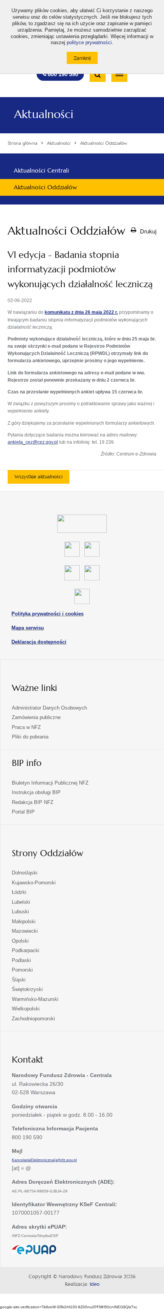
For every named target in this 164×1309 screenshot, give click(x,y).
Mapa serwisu (27, 628)
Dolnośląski (24, 873)
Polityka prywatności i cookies (47, 614)
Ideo (95, 1284)
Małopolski (23, 921)
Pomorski (22, 970)
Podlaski (21, 960)
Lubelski (21, 902)
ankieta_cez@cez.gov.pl (33, 442)
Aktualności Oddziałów (45, 187)
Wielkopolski (26, 1009)
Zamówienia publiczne (36, 717)
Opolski (20, 941)
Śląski (19, 980)
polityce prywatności (89, 42)
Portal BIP (23, 812)
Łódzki (19, 892)
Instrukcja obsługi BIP (36, 792)
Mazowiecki (25, 931)
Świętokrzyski (27, 989)
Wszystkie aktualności (38, 476)
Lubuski (20, 911)
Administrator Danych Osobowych (49, 708)
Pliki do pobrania (30, 737)
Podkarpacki (25, 950)
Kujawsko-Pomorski (34, 882)
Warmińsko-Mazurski (35, 999)
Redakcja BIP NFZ (32, 802)
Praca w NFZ (26, 727)
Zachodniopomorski (33, 1018)
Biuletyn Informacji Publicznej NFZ (50, 783)
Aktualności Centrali (41, 170)
